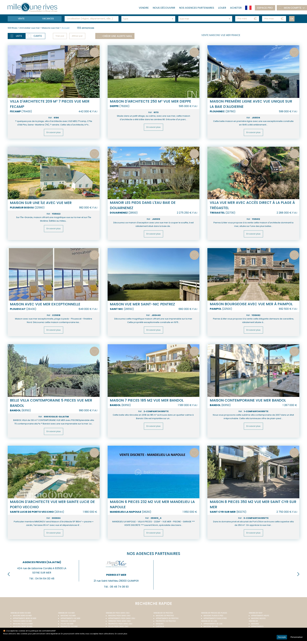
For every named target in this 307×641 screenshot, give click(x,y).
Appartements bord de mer (24, 618)
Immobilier (253, 621)
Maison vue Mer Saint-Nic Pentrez (142, 304)
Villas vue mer (67, 624)
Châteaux (160, 626)
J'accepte (282, 637)
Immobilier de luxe (209, 621)
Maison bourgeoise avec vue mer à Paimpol (251, 304)
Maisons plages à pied (213, 615)
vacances (48, 18)
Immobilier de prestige (163, 613)
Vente (21, 18)
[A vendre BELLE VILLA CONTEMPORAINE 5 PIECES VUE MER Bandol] (54, 370)
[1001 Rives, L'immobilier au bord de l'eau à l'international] (32, 7)
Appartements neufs (260, 615)
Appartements (257, 626)
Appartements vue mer (70, 618)
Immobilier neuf (255, 613)
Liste (19, 36)
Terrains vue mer (68, 621)
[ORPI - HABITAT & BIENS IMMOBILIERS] (190, 569)
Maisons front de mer (22, 626)
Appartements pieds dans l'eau (121, 618)
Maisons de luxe (211, 626)
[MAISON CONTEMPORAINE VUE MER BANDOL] (253, 370)
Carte (38, 36)
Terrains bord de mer (22, 621)
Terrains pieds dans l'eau (119, 621)
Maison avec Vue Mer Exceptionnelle (45, 304)
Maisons (255, 624)
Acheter (236, 8)
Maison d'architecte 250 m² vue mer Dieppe (150, 101)
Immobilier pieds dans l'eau (118, 613)
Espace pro (265, 8)
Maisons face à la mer (23, 624)
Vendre (144, 8)
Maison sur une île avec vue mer (41, 202)
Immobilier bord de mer (21, 613)
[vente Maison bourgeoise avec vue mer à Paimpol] (253, 274)
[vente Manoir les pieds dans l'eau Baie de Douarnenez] (154, 173)
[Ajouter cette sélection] (94, 52)
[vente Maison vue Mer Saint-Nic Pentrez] (154, 274)
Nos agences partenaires (196, 8)
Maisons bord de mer (22, 615)
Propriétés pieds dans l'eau (120, 624)
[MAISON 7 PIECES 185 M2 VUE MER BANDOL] (154, 370)
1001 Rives (12, 27)
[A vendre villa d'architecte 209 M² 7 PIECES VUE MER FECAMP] (54, 71)
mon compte (292, 8)
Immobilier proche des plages (214, 613)
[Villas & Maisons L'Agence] (265, 569)
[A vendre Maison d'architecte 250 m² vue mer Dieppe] (154, 71)
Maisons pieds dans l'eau (119, 615)
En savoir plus (54, 132)
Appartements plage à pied (215, 618)
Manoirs (160, 624)
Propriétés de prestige (166, 621)
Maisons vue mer (51, 27)
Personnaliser (297, 637)
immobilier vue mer (30, 27)
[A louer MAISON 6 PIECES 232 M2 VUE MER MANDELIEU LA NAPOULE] (154, 472)
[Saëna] (42, 569)
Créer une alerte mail (117, 36)
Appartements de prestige (167, 618)
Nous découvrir (164, 8)
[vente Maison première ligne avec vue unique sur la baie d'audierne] (253, 71)
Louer (222, 8)
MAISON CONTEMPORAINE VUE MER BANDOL (248, 400)
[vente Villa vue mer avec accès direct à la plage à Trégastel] (253, 173)
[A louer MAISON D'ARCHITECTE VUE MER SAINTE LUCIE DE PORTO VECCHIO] (54, 472)
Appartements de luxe (213, 624)
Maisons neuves (258, 618)
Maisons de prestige (165, 615)
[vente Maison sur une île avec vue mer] (54, 173)
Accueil (65, 27)
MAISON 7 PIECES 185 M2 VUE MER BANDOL (147, 400)
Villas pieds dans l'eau (118, 626)
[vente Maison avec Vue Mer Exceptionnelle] (54, 274)
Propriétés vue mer (69, 626)
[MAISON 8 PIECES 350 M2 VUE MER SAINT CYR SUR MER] (253, 472)
